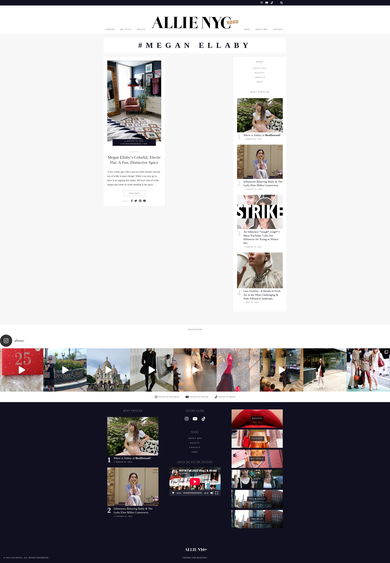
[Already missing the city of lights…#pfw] (238, 370)
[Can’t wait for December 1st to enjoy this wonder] (21, 370)
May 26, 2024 (252, 302)
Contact (278, 29)
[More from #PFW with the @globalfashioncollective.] (195, 370)
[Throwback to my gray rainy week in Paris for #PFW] (151, 370)
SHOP (247, 29)
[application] (195, 481)
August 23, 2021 (254, 189)
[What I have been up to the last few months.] (65, 370)
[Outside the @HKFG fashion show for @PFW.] (325, 370)
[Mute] (211, 492)
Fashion (110, 29)
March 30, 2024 (254, 139)
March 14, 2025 (254, 247)
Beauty (141, 29)
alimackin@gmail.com (135, 144)
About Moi (261, 29)
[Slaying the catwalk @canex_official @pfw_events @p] (281, 370)
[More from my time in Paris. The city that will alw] (108, 370)
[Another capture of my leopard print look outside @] (368, 370)
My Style (126, 29)
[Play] (173, 492)
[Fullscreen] (216, 492)
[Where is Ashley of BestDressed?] (260, 115)
